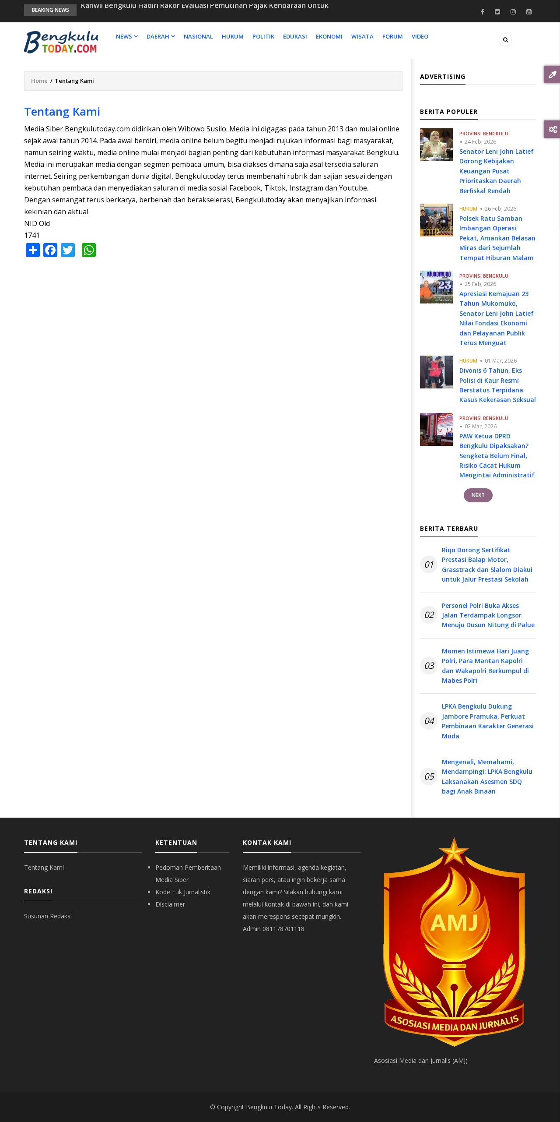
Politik (263, 36)
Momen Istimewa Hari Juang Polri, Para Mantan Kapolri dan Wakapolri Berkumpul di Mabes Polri (485, 665)
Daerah (159, 36)
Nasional (198, 36)
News (124, 36)
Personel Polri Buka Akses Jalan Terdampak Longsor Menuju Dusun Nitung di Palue (488, 615)
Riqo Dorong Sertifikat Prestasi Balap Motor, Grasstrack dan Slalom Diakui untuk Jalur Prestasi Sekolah (487, 564)
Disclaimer (170, 904)
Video (420, 36)
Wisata (362, 36)
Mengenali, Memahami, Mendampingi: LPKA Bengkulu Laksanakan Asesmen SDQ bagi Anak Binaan (487, 776)
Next (478, 495)
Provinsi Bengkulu (483, 133)
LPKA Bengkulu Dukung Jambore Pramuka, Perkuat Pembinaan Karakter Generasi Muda (488, 721)
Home (39, 81)
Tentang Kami (44, 867)
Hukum (233, 36)
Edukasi (295, 36)
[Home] (61, 41)
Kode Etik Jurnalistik (182, 892)
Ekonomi (329, 36)
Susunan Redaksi (48, 916)
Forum (392, 36)
